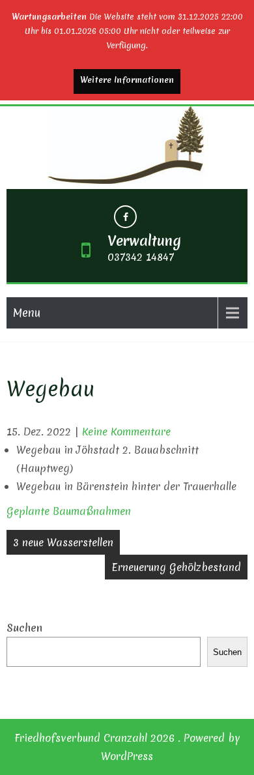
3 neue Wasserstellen (63, 542)
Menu (26, 312)
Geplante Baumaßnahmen (69, 511)
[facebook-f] (125, 216)
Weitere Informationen (127, 79)
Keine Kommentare (126, 431)
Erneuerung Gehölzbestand (176, 567)
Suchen (24, 628)
